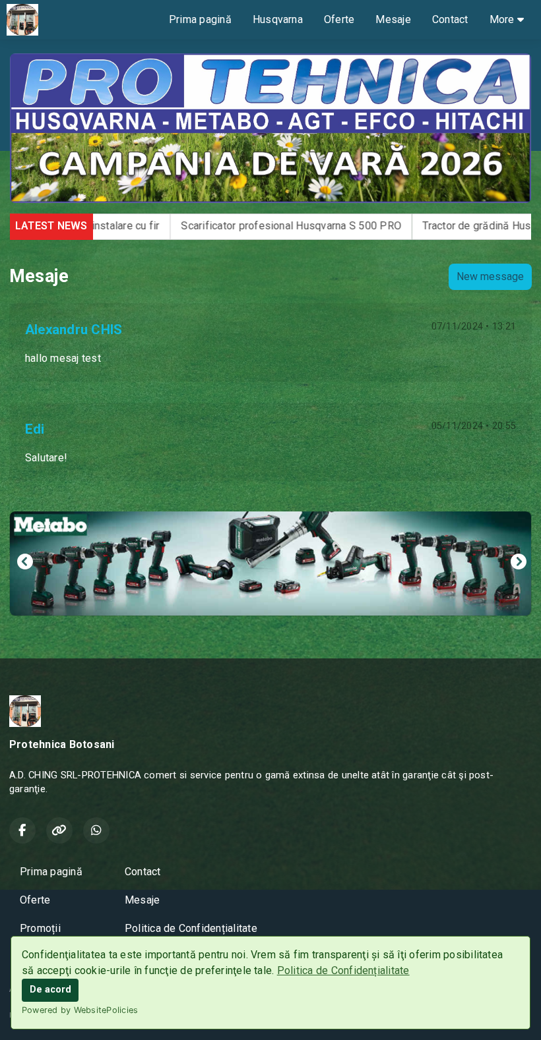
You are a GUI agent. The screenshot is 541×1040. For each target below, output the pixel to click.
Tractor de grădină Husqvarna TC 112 (426, 225)
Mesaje (392, 19)
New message (490, 276)
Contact (450, 19)
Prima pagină (200, 19)
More (503, 19)
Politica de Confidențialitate (343, 970)
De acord (50, 989)
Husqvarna (278, 19)
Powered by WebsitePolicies (80, 1010)
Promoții (40, 928)
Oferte (339, 19)
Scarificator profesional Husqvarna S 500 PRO (207, 225)
